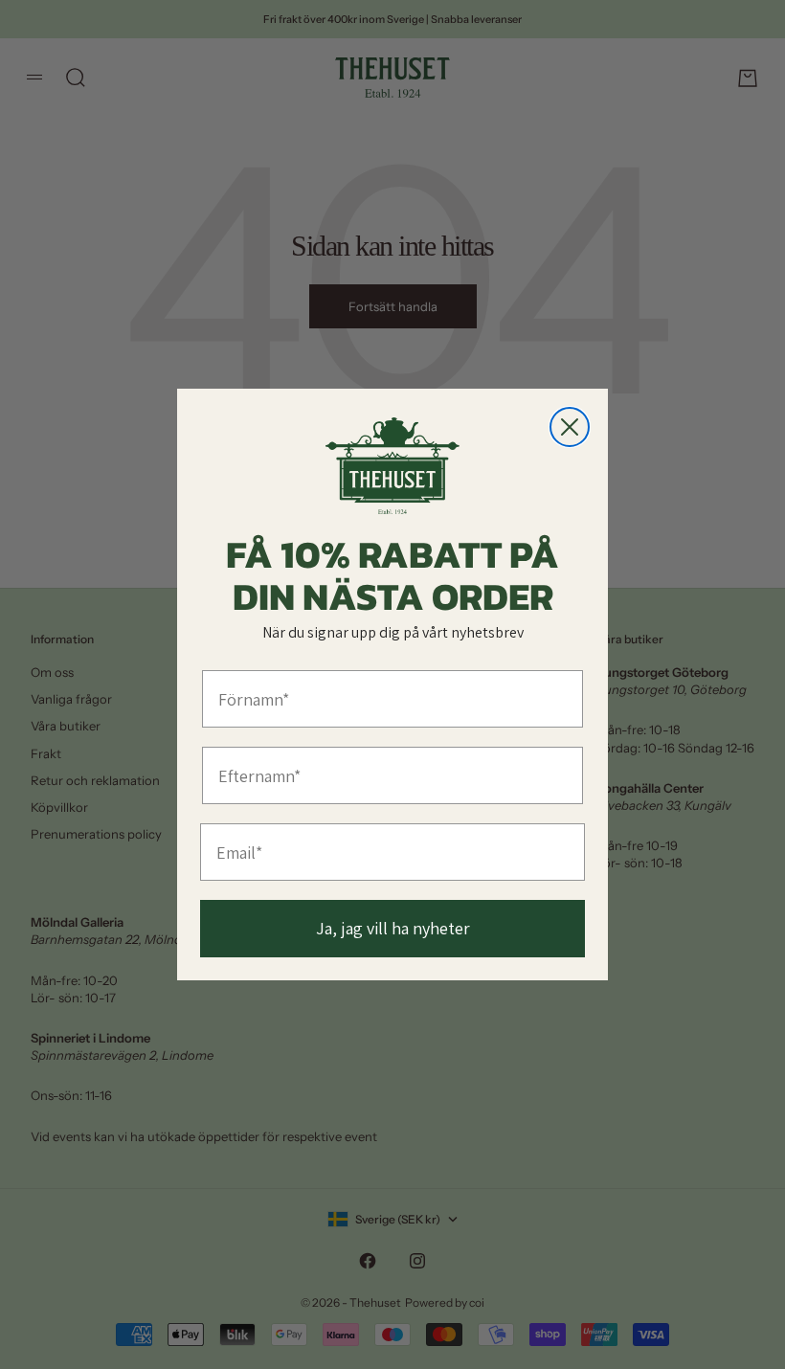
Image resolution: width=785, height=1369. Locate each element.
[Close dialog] (569, 427)
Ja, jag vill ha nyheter (393, 928)
